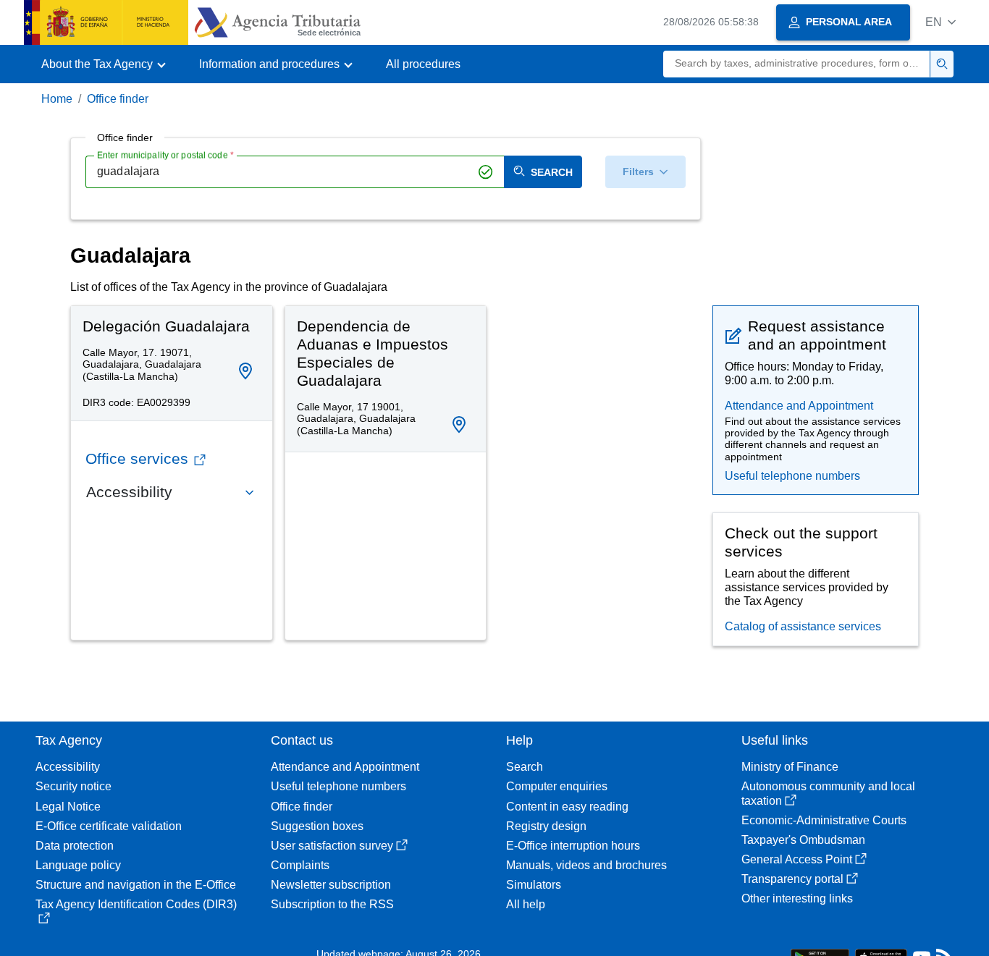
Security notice (73, 786)
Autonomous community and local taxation (828, 793)
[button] (940, 22)
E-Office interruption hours (573, 845)
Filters (638, 171)
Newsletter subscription (331, 885)
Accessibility (67, 767)
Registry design (546, 826)
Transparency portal (792, 879)
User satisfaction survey (332, 845)
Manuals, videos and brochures (586, 865)
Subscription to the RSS (332, 904)
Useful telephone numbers (792, 476)
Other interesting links (797, 898)
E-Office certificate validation (108, 826)
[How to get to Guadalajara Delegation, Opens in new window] (245, 370)
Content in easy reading (567, 806)
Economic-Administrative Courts (823, 820)
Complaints (300, 865)
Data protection (74, 845)
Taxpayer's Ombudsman (803, 840)
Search (524, 767)
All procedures (423, 64)
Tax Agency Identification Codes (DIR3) (136, 904)
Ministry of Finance (789, 767)
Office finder (117, 99)
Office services (136, 458)
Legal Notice (68, 806)
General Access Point (796, 859)
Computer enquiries (556, 786)
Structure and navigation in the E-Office (135, 885)
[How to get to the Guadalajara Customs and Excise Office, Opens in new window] (459, 425)
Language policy (78, 865)
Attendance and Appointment (799, 405)
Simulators (533, 885)
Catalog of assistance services (803, 626)
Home (56, 99)
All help (525, 904)
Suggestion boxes (317, 826)
